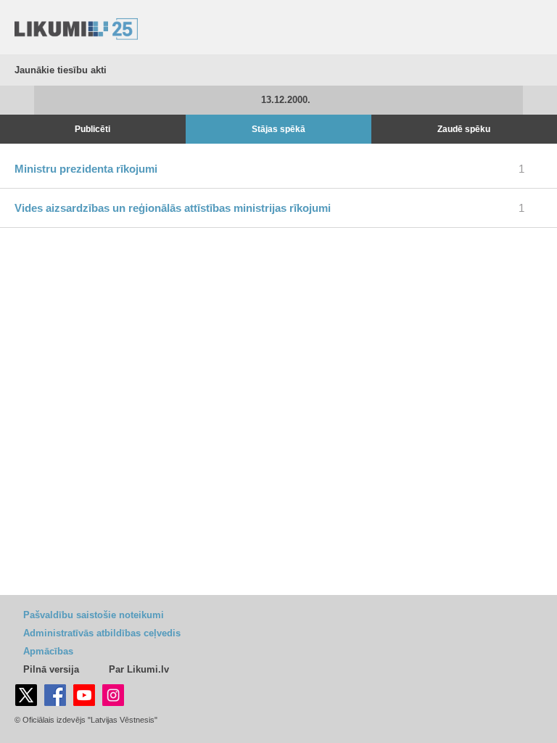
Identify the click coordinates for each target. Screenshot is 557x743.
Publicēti (92, 129)
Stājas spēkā (278, 129)
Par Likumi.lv (139, 669)
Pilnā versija (51, 669)
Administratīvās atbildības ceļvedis (102, 633)
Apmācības (48, 651)
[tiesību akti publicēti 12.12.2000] (17, 100)
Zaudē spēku (463, 129)
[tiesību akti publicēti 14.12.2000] (540, 100)
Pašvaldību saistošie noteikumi (93, 614)
